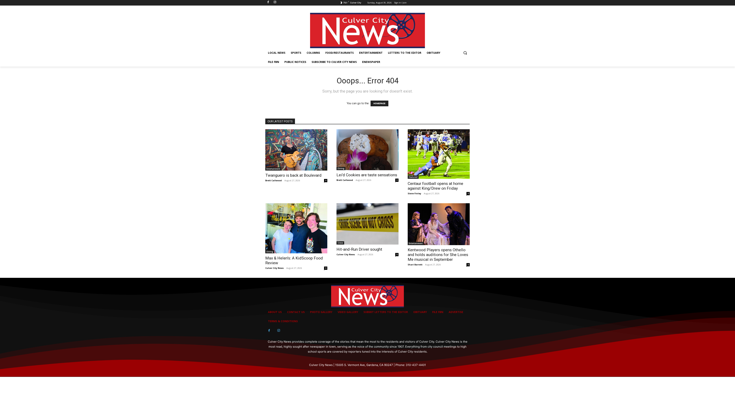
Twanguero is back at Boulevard (293, 175)
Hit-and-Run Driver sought (359, 249)
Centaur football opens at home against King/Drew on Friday (435, 186)
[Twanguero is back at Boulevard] (296, 150)
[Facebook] (269, 330)
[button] (465, 52)
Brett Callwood (273, 180)
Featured (413, 177)
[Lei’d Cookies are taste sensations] (367, 149)
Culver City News (274, 268)
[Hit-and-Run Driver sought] (367, 224)
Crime (340, 242)
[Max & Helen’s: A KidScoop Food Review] (296, 228)
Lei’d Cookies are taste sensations (366, 175)
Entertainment (273, 168)
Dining (341, 168)
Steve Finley (414, 193)
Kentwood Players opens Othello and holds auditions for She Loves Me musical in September (438, 255)
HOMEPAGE (379, 103)
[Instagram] (279, 330)
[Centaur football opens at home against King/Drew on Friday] (439, 154)
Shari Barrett (415, 264)
